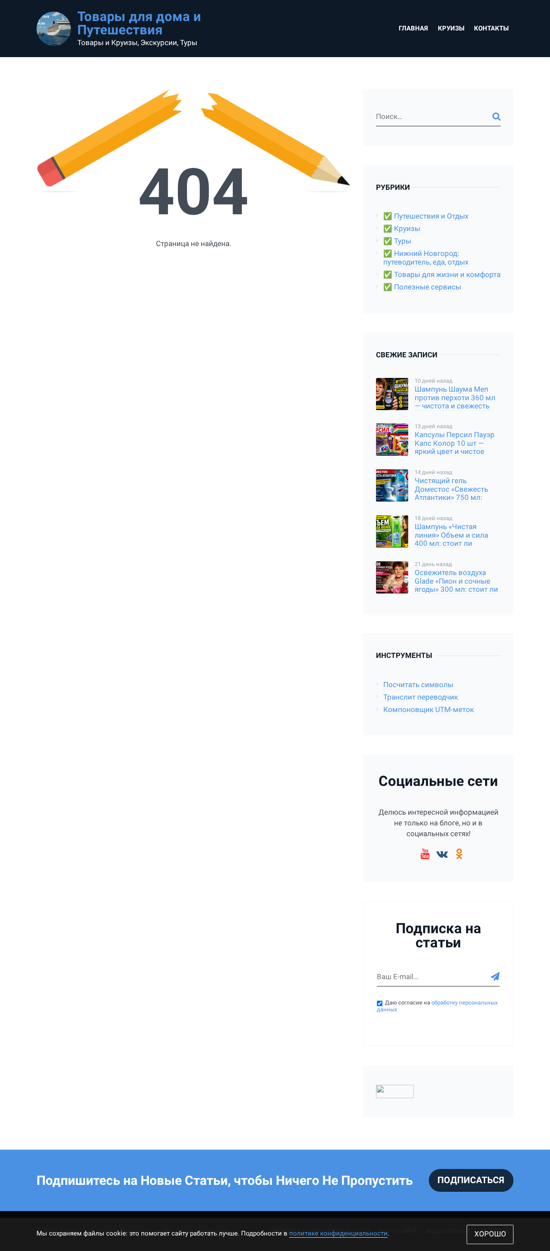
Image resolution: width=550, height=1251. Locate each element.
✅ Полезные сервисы (422, 287)
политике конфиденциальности (338, 1233)
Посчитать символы (418, 685)
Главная (413, 28)
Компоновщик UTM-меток (428, 710)
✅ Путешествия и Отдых (425, 216)
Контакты (491, 28)
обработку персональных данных (437, 1006)
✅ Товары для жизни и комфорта (442, 275)
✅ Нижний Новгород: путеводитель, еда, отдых (425, 258)
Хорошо (490, 1234)
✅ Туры (397, 241)
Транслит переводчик (420, 697)
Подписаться (470, 1180)
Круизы (451, 28)
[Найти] (496, 116)
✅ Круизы (401, 229)
